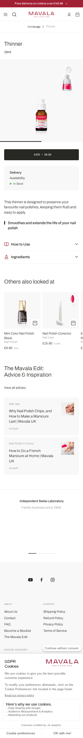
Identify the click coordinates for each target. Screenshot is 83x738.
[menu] (5, 14)
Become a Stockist (17, 630)
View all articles (15, 387)
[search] (14, 14)
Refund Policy (53, 618)
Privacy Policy (53, 624)
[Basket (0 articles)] (77, 14)
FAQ (7, 624)
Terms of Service (55, 630)
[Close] (66, 3)
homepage (34, 26)
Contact (9, 618)
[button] (32, 553)
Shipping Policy (54, 611)
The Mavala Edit (15, 637)
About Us (10, 611)
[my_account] (69, 14)
